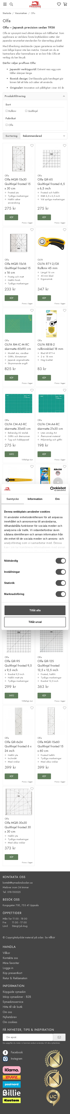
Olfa (10, 125)
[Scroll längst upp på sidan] (60, 1106)
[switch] (61, 572)
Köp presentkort (12, 973)
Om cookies (10, 1022)
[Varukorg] (65, 4)
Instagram (16, 1059)
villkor (51, 937)
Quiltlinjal (33, 111)
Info (11, 454)
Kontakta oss (10, 958)
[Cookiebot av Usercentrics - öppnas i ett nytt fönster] (50, 489)
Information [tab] (35, 498)
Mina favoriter (11, 963)
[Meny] (5, 4)
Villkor (6, 953)
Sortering (11, 136)
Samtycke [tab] (12, 498)
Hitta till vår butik (12, 1007)
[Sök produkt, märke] (11, 4)
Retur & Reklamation (15, 978)
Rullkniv (12, 111)
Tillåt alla (35, 610)
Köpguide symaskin (14, 992)
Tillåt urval (35, 621)
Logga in (8, 968)
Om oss (7, 1012)
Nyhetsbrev (10, 1017)
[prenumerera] (59, 1037)
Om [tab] (57, 498)
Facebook (17, 1052)
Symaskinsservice (13, 1002)
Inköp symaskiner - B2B (17, 997)
